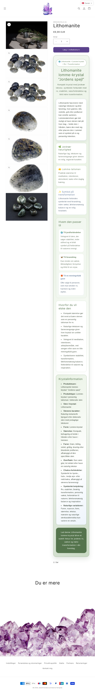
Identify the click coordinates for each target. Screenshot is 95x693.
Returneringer (81, 663)
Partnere (70, 663)
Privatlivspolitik (50, 663)
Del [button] (57, 562)
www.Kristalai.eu (44, 688)
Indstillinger (11, 663)
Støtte (61, 663)
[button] (4, 8)
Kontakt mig (47, 668)
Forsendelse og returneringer (30, 663)
